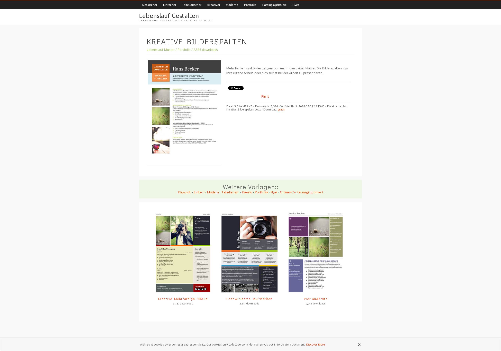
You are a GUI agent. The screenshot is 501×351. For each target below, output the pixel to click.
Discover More (315, 344)
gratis (281, 109)
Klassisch (184, 192)
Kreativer (213, 4)
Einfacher (169, 4)
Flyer (295, 4)
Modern (213, 192)
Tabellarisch (230, 192)
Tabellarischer (191, 4)
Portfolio (250, 4)
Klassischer (149, 4)
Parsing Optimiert (274, 4)
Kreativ (247, 192)
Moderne (232, 4)
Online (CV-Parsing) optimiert (301, 192)
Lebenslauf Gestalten (169, 15)
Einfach (199, 192)
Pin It (265, 96)
